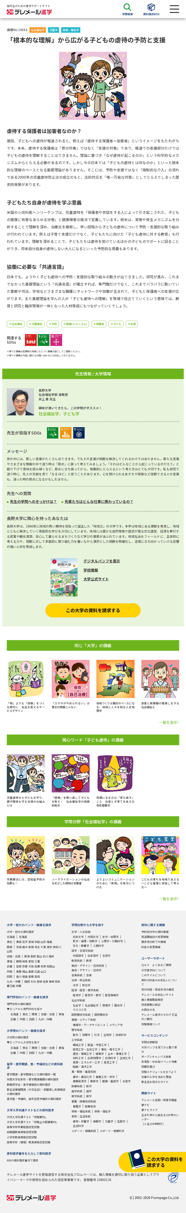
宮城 (31, 942)
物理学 (86, 1035)
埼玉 (37, 947)
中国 (9, 971)
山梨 (9, 951)
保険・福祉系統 (81, 1111)
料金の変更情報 (150, 947)
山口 (43, 971)
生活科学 (78, 1126)
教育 (89, 960)
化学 (97, 1035)
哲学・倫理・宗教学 (85, 941)
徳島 (25, 976)
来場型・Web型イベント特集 (159, 1061)
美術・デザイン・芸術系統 (87, 965)
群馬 (31, 947)
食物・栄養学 (81, 1121)
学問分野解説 (149, 1042)
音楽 (89, 975)
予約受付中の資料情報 (155, 932)
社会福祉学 (37, 30)
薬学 (89, 1096)
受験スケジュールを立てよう (158, 1072)
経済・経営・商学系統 (85, 990)
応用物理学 (94, 1058)
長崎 (51, 981)
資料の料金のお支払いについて (159, 982)
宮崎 (39, 981)
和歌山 (51, 966)
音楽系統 (76, 975)
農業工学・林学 (105, 1077)
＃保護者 (98, 324)
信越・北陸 (13, 956)
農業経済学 (79, 1081)
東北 (9, 942)
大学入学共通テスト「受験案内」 (27, 1117)
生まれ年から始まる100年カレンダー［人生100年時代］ (160, 1119)
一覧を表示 (168, 722)
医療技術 (90, 1106)
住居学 (121, 1121)
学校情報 (90, 570)
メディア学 (116, 1025)
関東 (9, 947)
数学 (75, 1035)
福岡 (27, 981)
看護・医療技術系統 (83, 1101)
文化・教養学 (81, 945)
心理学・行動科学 (112, 941)
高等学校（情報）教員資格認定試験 (28, 1142)
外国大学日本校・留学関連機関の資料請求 (33, 1079)
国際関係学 (101, 1014)
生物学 (107, 1035)
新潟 (27, 956)
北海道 (11, 937)
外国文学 (93, 937)
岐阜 (25, 961)
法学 (75, 985)
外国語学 (78, 955)
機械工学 (78, 1045)
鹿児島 (11, 986)
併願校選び (148, 1066)
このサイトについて (153, 975)
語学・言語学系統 (82, 950)
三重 (37, 961)
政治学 (86, 985)
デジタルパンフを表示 (101, 561)
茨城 (19, 947)
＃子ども (115, 324)
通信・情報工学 (82, 1053)
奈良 (43, 966)
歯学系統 (76, 1091)
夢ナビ (145, 1105)
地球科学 (120, 1035)
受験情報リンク (150, 1024)
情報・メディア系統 (83, 1019)
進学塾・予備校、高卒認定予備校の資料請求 (34, 1099)
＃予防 (53, 324)
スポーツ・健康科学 (112, 1131)
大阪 (31, 966)
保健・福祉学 (71, 30)
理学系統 (76, 1030)
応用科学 (110, 1058)
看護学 (77, 1106)
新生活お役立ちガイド (155, 1082)
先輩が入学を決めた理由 (156, 1077)
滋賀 (19, 966)
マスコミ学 (79, 1009)
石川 (45, 956)
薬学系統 (76, 1096)
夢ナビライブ (149, 1110)
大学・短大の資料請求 (20, 932)
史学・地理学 (110, 937)
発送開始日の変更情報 (155, 937)
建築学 (100, 1053)
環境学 (106, 1005)
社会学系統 (78, 1000)
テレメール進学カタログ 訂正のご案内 (159, 1017)
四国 (9, 976)
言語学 (106, 955)
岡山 (25, 971)
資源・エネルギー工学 (86, 1062)
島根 (31, 971)
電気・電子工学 (110, 1049)
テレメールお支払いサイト (157, 994)
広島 (37, 971)
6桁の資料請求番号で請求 (22, 1160)
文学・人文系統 (81, 932)
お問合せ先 (148, 1009)
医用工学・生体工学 (85, 1049)
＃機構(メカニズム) (75, 324)
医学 (89, 1086)
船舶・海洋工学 (82, 1066)
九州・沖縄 (13, 981)
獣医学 (94, 1081)
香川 (19, 976)
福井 (51, 956)
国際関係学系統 (81, 1014)
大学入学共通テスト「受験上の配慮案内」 (33, 1122)
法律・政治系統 (81, 980)
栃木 (25, 947)
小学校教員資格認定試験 (22, 1137)
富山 (39, 956)
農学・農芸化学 (82, 1077)
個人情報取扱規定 (152, 999)
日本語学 (93, 955)
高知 (37, 976)
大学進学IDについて (153, 970)
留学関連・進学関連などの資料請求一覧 (31, 1074)
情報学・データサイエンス (89, 1025)
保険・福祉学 (102, 1111)
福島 (49, 942)
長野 (33, 956)
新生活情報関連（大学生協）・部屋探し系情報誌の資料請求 (36, 1091)
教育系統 (76, 960)
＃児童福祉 (35, 324)
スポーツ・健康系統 (83, 1131)
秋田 (37, 942)
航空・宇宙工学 (97, 1045)
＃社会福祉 (15, 324)
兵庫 (37, 966)
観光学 (118, 1005)
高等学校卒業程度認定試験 (23, 1127)
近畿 (9, 966)
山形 (43, 942)
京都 (25, 966)
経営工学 (109, 1062)
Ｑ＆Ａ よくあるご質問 (156, 965)
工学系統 (76, 1040)
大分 (33, 981)
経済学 (77, 995)
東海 (9, 961)
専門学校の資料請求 (19, 1004)
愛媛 (31, 976)
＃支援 (132, 324)
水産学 (126, 1081)
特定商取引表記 (150, 1004)
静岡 (19, 961)
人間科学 (98, 945)
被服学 (97, 1121)
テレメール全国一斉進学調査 (159, 1100)
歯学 (89, 1091)
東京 (49, 947)
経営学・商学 (93, 995)
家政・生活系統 (81, 1116)
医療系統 (76, 1086)
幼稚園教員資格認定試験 (22, 1132)
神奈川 (57, 947)
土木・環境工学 (117, 1053)
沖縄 (18, 986)
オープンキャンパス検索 (156, 1056)
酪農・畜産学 (110, 1081)
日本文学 (78, 937)
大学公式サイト (96, 579)
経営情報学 (112, 995)
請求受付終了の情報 (153, 942)
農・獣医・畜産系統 (83, 1071)
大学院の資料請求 (18, 1037)
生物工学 (125, 1058)
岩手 (25, 942)
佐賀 (45, 981)
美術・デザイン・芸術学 (86, 970)
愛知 (31, 961)
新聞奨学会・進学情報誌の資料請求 (28, 1084)
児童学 (53, 30)
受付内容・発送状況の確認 (157, 989)
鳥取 (19, 971)
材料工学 (78, 1058)
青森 (19, 942)
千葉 (43, 947)
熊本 (57, 981)
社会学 (77, 1005)
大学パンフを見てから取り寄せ (159, 1049)
